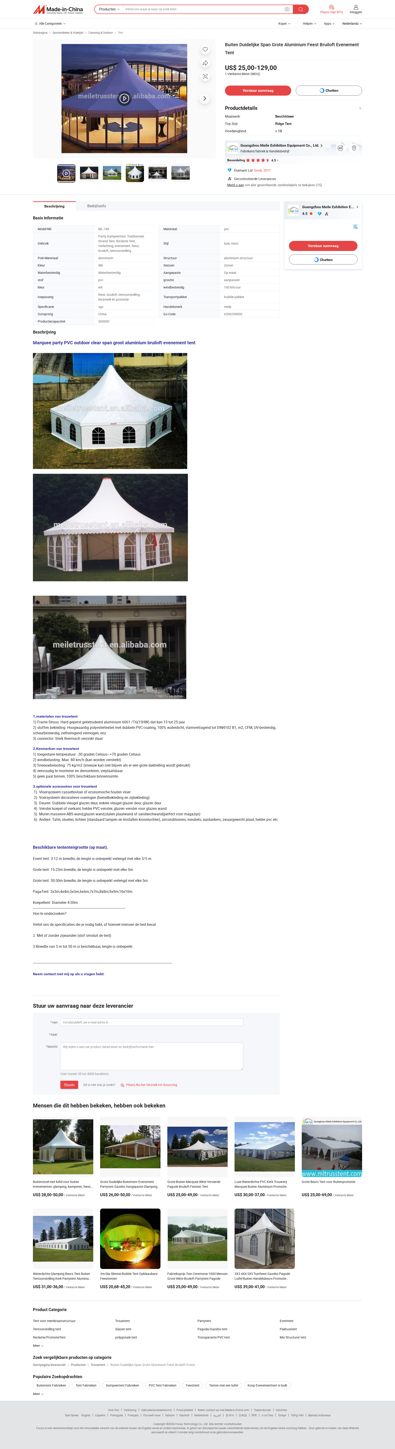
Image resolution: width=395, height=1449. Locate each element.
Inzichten (281, 1410)
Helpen (308, 23)
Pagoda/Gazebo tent (212, 1329)
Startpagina (40, 32)
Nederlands (201, 1415)
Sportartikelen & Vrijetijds (68, 32)
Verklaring (130, 1410)
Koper (282, 23)
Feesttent (193, 1385)
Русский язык (151, 1415)
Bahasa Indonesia (319, 1415)
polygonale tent (126, 1337)
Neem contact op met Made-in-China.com (223, 1410)
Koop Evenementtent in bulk (267, 1385)
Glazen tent (123, 1329)
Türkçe (282, 1415)
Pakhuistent (288, 1329)
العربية (217, 1415)
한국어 (230, 1415)
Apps (327, 23)
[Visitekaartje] (355, 226)
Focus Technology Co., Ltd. (191, 1424)
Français (133, 1415)
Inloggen (356, 12)
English (86, 1415)
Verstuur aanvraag (258, 90)
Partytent (204, 1321)
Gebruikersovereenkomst (156, 1410)
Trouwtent (122, 1321)
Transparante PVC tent (214, 1337)
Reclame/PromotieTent (49, 1337)
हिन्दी (254, 1415)
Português (116, 1415)
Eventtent (287, 1321)
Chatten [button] (332, 90)
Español (100, 1415)
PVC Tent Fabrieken (162, 1385)
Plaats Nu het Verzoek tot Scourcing (149, 1085)
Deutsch (184, 1415)
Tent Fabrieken (86, 1385)
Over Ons (113, 1410)
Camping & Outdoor (100, 32)
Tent (120, 32)
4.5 (305, 213)
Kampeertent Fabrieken (122, 1385)
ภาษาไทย (267, 1415)
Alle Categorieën (50, 23)
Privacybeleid (184, 1410)
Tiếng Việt (297, 1415)
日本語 (243, 1415)
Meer (37, 1394)
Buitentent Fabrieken (51, 1385)
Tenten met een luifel (223, 1385)
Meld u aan (235, 185)
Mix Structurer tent (293, 1337)
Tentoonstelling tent (47, 1329)
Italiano (170, 1415)
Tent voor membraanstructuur (54, 1321)
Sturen (69, 1084)
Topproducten (262, 1410)
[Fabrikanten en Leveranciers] (58, 9)
